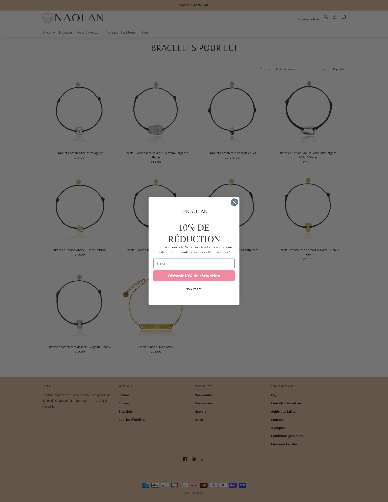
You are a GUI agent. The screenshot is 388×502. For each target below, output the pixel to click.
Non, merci (194, 289)
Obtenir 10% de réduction (194, 276)
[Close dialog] (234, 202)
